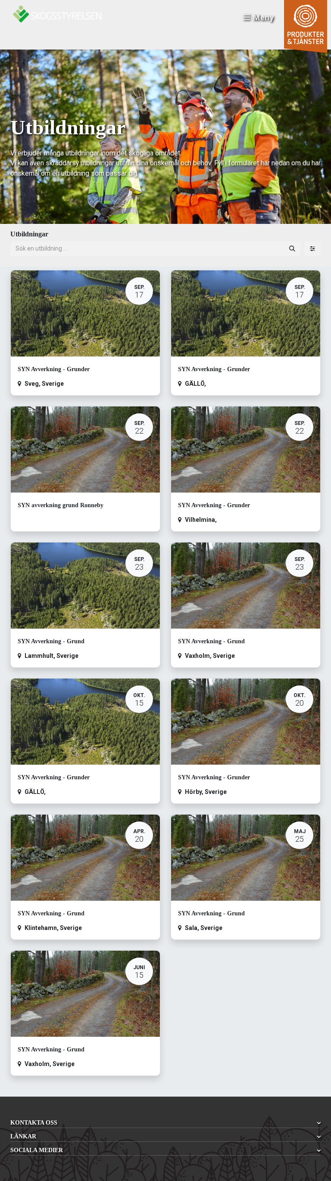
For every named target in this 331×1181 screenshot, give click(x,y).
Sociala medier (36, 1150)
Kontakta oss (33, 1122)
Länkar (23, 1136)
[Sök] (292, 248)
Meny (263, 17)
